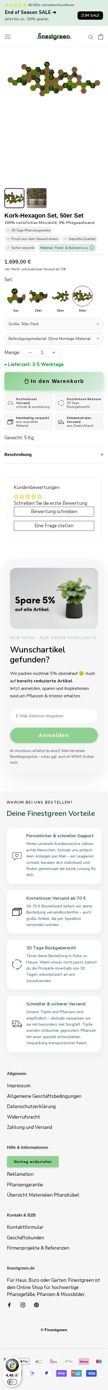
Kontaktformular (25, 1227)
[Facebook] (9, 1304)
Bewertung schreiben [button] (54, 511)
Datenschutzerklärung (31, 1106)
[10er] (38, 296)
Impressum (18, 1086)
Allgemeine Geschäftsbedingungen (44, 1096)
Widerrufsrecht (23, 1117)
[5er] (16, 296)
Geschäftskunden (25, 1238)
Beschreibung (18, 454)
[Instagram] (22, 1304)
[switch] (12, 1382)
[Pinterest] (36, 1304)
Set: (8, 279)
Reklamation (20, 1174)
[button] (14, 198)
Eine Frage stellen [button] (54, 526)
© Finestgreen (54, 1330)
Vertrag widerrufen (33, 1162)
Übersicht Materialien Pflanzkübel (43, 1195)
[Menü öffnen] (8, 36)
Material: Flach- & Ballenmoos (66, 248)
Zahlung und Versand (29, 1127)
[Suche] (90, 36)
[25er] (60, 296)
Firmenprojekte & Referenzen (38, 1248)
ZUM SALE (90, 15)
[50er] (82, 296)
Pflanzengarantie (25, 1185)
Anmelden (54, 735)
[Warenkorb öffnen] (100, 36)
